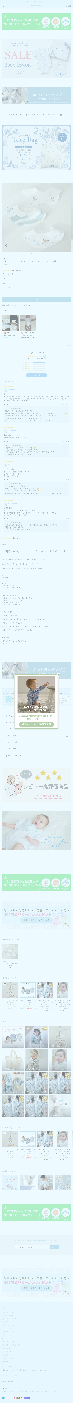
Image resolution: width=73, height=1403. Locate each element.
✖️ (58, 674)
